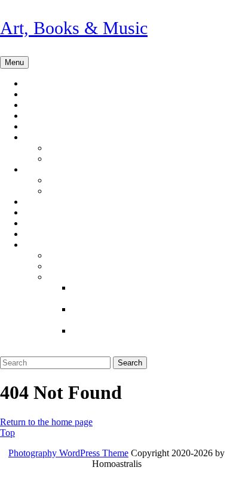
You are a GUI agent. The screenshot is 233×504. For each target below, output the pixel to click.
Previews (58, 126)
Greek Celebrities (104, 191)
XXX (46, 245)
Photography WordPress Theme (68, 453)
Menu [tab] (17, 62)
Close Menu (26, 351)
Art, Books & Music (74, 28)
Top (7, 433)
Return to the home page (46, 422)
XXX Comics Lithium (132, 331)
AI (40, 137)
